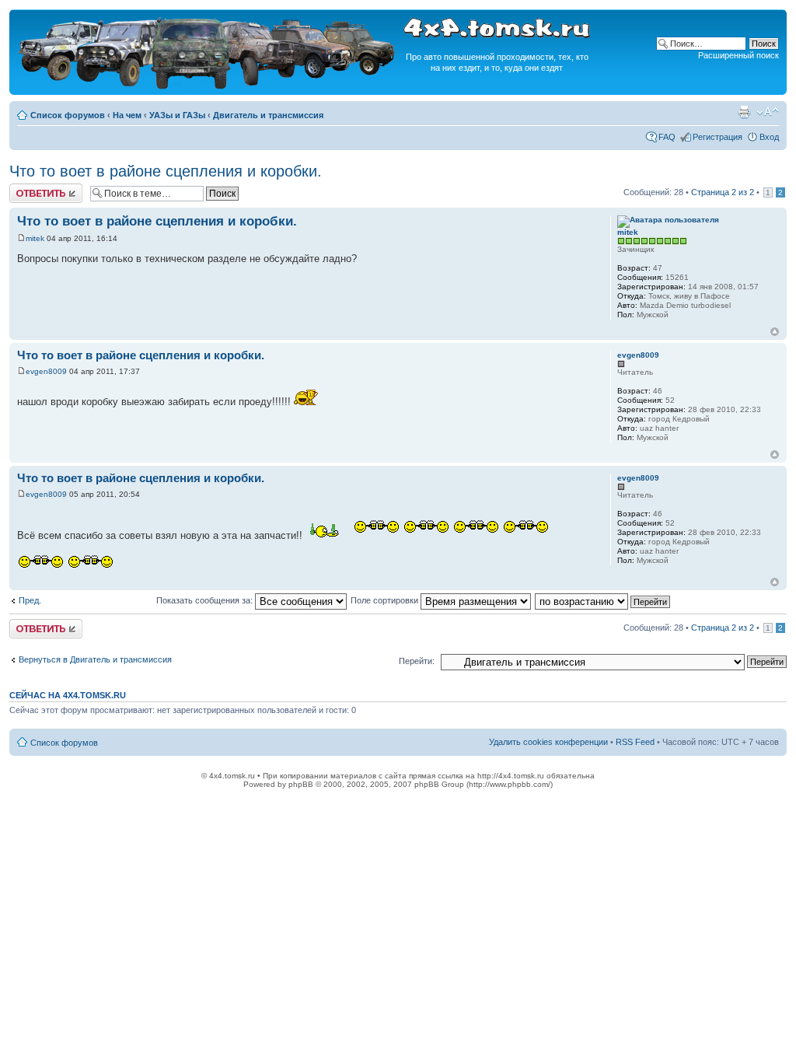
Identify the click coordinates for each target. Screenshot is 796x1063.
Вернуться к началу (774, 331)
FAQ (667, 137)
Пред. (30, 600)
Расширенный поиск (738, 55)
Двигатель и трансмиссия (268, 115)
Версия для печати (743, 112)
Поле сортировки (386, 600)
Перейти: (417, 661)
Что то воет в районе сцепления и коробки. (165, 171)
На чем (127, 115)
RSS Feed (635, 742)
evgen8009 (46, 371)
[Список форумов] (208, 86)
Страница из (722, 192)
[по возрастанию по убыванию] (603, 600)
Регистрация (717, 137)
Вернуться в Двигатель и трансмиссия (95, 659)
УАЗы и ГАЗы (177, 115)
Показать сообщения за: (205, 600)
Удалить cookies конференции (548, 742)
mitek (35, 238)
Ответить (28, 188)
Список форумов (67, 115)
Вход (769, 137)
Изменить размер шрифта (767, 112)
